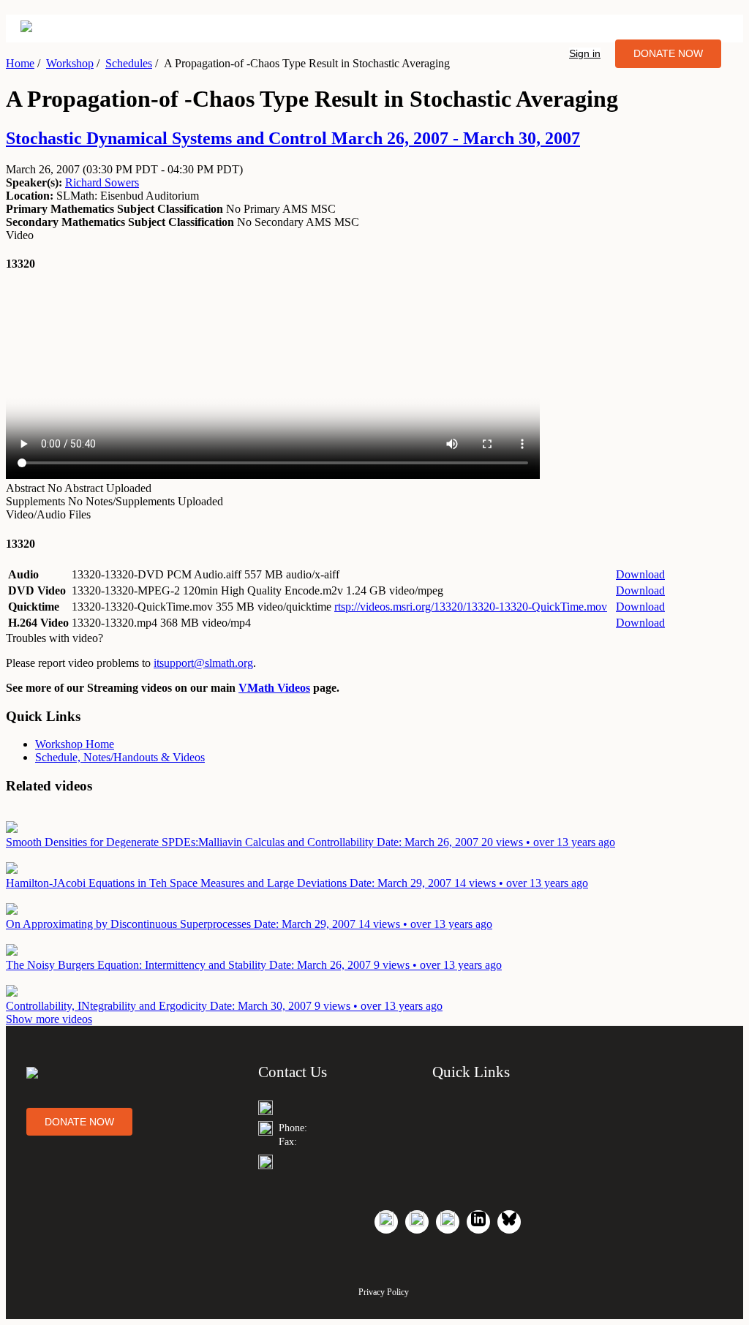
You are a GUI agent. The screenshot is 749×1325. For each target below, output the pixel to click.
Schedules (128, 63)
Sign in (585, 53)
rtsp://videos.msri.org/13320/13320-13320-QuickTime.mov (470, 606)
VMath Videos (274, 688)
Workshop (70, 63)
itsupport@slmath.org (203, 663)
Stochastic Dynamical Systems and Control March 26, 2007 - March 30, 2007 (293, 138)
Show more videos (49, 1019)
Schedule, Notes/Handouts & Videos (120, 757)
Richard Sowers (102, 182)
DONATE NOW (668, 53)
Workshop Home (74, 744)
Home (20, 63)
